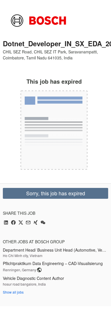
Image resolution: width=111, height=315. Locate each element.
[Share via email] (28, 223)
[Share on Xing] (35, 223)
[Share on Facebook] (13, 223)
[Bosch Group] (38, 20)
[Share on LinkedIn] (6, 223)
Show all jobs (13, 292)
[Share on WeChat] (43, 223)
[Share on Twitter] (20, 223)
